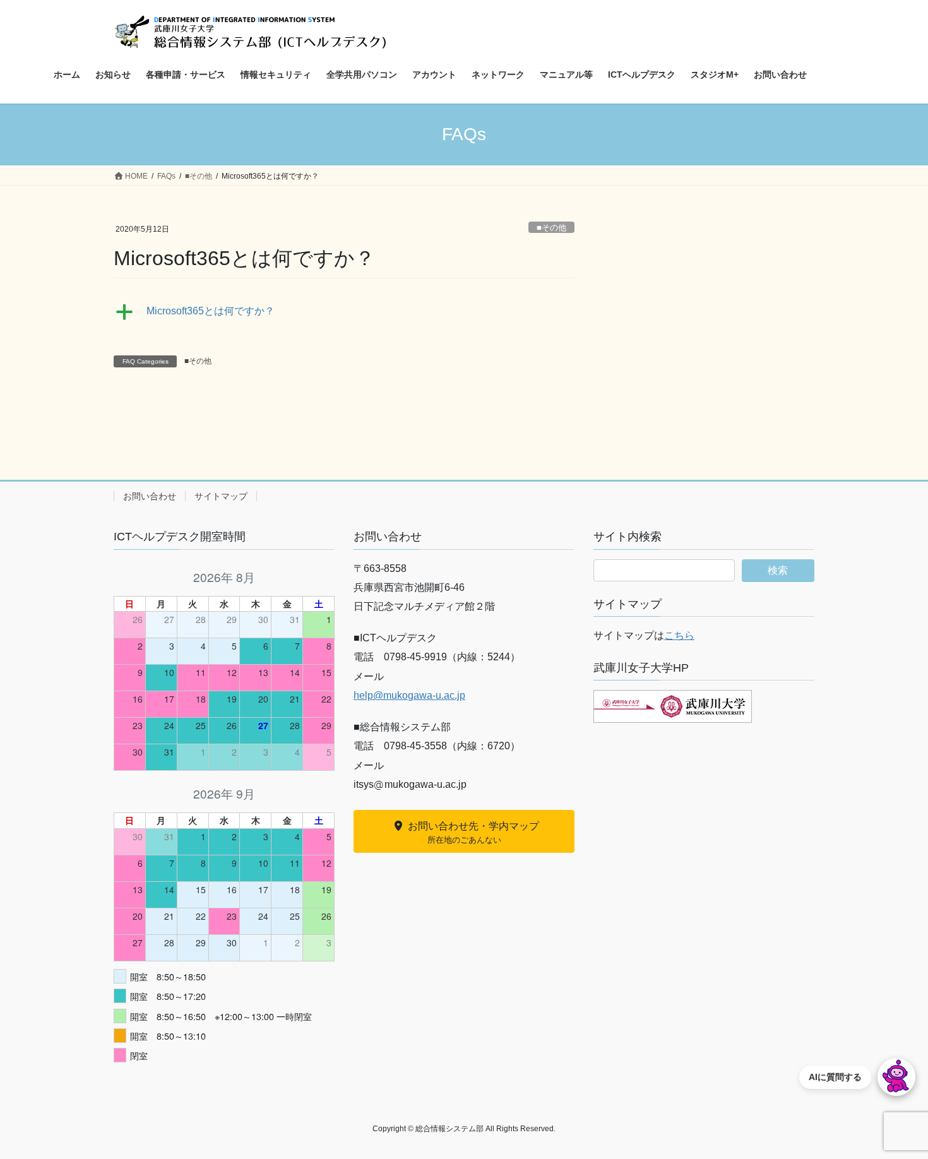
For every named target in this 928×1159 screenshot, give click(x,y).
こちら (679, 635)
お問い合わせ (149, 496)
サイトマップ (220, 496)
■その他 (551, 227)
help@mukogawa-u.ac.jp (409, 695)
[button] (344, 312)
